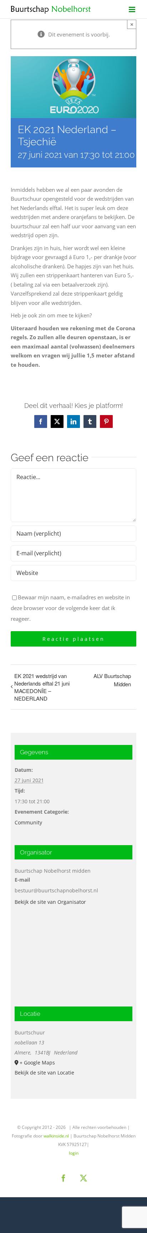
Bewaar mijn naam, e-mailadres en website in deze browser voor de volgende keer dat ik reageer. (70, 608)
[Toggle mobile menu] (132, 9)
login (73, 1153)
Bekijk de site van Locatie (44, 1072)
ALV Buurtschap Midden (112, 680)
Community (28, 822)
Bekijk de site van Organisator (50, 901)
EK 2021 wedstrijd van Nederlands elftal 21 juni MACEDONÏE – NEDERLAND (42, 687)
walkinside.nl (56, 1136)
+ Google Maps (37, 1062)
